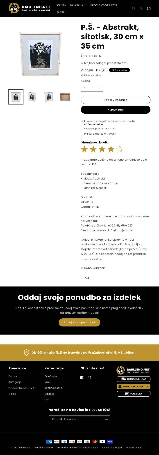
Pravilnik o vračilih (44, 447)
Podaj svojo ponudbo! (79, 322)
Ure (47, 399)
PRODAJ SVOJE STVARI (22, 388)
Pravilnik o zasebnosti (68, 447)
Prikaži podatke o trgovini (100, 133)
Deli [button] (87, 278)
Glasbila (50, 393)
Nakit (48, 382)
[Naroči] (106, 419)
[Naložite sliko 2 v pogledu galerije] (32, 97)
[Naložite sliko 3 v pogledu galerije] (48, 97)
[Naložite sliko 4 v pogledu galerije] (65, 97)
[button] (78, 4)
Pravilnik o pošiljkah (112, 447)
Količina (85, 80)
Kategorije (15, 382)
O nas (12, 393)
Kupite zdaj (116, 109)
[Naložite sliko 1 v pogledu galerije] (16, 97)
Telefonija (51, 376)
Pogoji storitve (90, 447)
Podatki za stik (133, 447)
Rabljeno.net (23, 447)
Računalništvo (53, 388)
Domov (13, 376)
